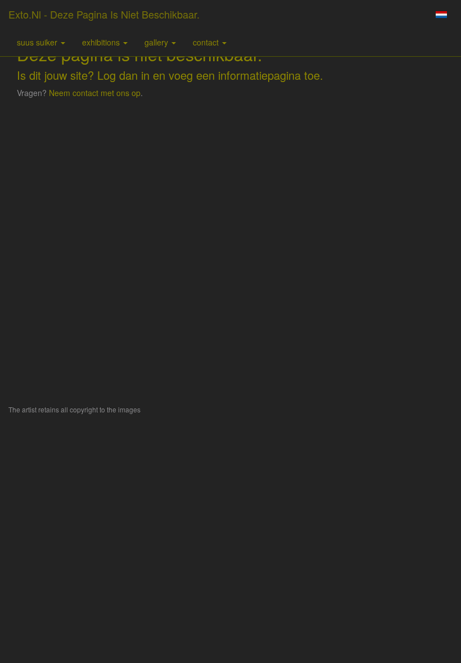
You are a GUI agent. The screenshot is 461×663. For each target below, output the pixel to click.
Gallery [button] (157, 42)
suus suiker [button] (38, 42)
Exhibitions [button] (102, 42)
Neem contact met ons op (95, 92)
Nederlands (441, 14)
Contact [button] (207, 42)
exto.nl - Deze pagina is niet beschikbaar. (104, 14)
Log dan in (123, 75)
